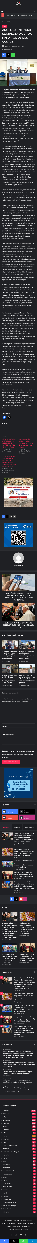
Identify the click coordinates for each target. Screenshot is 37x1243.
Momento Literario (8, 1209)
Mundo (5, 1136)
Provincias (6, 1155)
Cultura (5, 1177)
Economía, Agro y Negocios (11, 1152)
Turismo (5, 1190)
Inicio (5, 22)
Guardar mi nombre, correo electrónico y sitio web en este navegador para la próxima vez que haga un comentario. (18, 754)
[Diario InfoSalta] (19, 4)
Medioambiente (7, 1186)
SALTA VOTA (7, 1199)
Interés (5, 1158)
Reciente (6, 827)
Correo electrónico (8, 734)
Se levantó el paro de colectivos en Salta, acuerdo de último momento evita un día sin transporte (10, 655)
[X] (7, 516)
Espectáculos (7, 1183)
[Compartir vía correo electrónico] (10, 516)
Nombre (5, 726)
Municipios (6, 1114)
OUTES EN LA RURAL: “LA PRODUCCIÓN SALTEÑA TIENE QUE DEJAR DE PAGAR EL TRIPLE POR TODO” (9, 443)
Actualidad (6, 1110)
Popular (17, 827)
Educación (6, 1196)
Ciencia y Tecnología (9, 1205)
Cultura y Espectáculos (10, 1145)
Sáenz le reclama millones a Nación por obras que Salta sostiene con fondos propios (27, 679)
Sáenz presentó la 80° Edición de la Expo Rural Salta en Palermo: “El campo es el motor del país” (26, 443)
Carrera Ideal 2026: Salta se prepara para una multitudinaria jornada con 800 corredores (9, 958)
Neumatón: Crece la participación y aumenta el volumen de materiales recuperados (26, 655)
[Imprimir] (14, 516)
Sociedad (6, 1123)
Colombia (6, 1212)
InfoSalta (7, 46)
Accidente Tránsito (9, 1171)
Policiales (6, 1129)
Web (3, 743)
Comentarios (29, 827)
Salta (9, 22)
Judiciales (6, 1148)
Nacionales (6, 1120)
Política (5, 1133)
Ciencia (5, 1193)
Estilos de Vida (7, 1174)
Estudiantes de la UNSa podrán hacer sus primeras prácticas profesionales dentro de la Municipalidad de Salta (24, 886)
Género (5, 1126)
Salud (4, 1142)
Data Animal (6, 1167)
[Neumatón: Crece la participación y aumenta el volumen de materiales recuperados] (27, 644)
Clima (4, 1161)
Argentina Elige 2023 (9, 1202)
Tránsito (5, 1180)
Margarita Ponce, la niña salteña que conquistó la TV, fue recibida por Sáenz (24, 874)
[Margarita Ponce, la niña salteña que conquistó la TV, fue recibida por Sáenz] (7, 875)
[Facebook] (3, 516)
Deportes (5, 1139)
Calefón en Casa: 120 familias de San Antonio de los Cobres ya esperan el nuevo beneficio (9, 679)
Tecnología (6, 1164)
